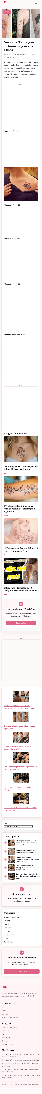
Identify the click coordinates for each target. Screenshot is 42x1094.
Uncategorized (9, 935)
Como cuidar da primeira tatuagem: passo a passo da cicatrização (26, 868)
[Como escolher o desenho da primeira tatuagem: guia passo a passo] (21, 778)
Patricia (8, 54)
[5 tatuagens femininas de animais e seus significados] (21, 717)
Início (4, 1007)
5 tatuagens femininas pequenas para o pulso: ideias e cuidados (27, 859)
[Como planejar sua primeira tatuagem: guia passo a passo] (21, 798)
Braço (6, 938)
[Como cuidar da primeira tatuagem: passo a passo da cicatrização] (21, 757)
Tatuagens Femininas (12, 917)
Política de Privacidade (10, 1017)
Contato (5, 1014)
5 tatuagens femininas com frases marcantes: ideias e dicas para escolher (27, 843)
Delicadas (7, 921)
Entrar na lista (21, 623)
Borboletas (8, 928)
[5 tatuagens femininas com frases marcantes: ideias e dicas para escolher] (21, 696)
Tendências (8, 942)
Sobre (4, 1011)
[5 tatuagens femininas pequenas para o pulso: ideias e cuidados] (21, 737)
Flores (6, 924)
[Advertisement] (21, 106)
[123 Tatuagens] (5, 3)
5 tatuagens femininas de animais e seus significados (26, 851)
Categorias (8, 824)
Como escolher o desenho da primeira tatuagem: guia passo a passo (28, 876)
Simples (7, 931)
